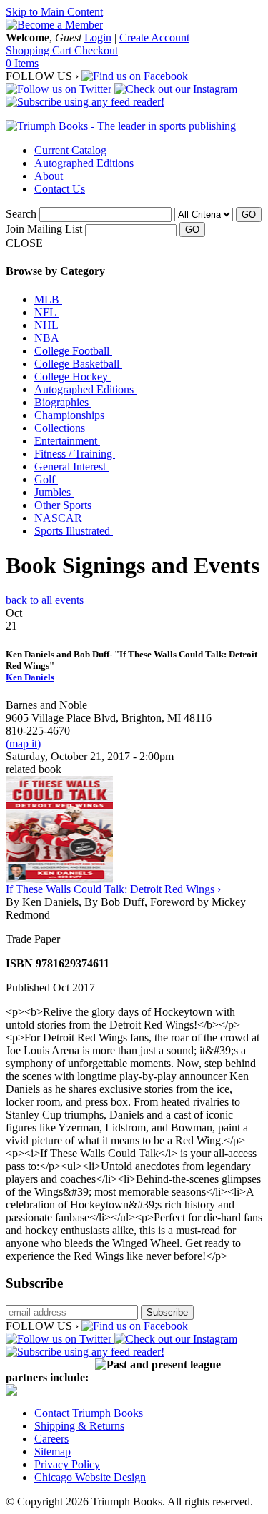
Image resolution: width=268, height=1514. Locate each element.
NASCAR (59, 518)
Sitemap (52, 1451)
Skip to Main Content (54, 12)
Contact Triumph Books (88, 1413)
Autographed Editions (84, 163)
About (48, 176)
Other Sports (64, 505)
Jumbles (54, 492)
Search (21, 214)
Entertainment (67, 441)
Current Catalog (70, 150)
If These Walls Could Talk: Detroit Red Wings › (113, 889)
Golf (46, 479)
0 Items (22, 63)
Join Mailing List (44, 229)
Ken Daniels (30, 677)
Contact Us (59, 189)
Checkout (96, 50)
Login (97, 37)
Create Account (154, 37)
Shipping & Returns (79, 1426)
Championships (70, 415)
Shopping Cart (40, 50)
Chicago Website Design (90, 1477)
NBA (48, 338)
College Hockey (72, 376)
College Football (73, 351)
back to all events (45, 600)
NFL (46, 312)
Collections (61, 428)
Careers (51, 1439)
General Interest (71, 466)
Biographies (62, 402)
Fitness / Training (74, 454)
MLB (48, 299)
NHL (47, 325)
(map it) (23, 743)
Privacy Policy (67, 1464)
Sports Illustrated (73, 531)
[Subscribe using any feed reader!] (85, 102)
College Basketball (78, 364)
